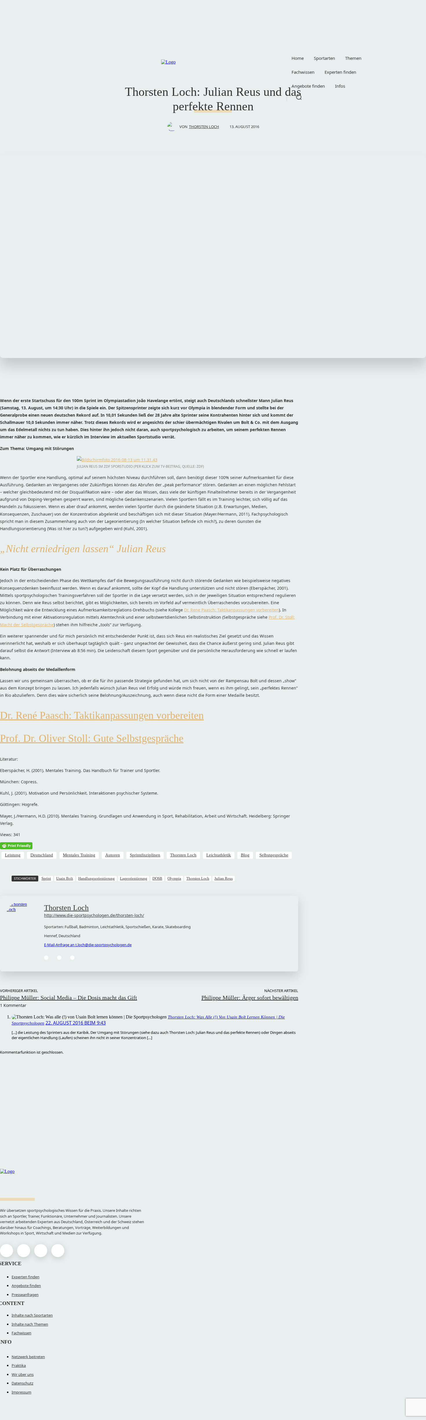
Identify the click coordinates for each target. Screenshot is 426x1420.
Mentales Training (79, 855)
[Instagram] (23, 1250)
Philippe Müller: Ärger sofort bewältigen (249, 997)
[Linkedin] (59, 957)
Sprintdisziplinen (145, 855)
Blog (245, 855)
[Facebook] (46, 957)
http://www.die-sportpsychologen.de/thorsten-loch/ (94, 915)
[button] (299, 97)
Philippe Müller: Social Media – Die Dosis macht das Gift (68, 997)
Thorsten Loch (204, 126)
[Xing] (72, 957)
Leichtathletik (218, 855)
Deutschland (41, 855)
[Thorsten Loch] (173, 126)
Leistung (13, 855)
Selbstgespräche (273, 855)
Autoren (112, 855)
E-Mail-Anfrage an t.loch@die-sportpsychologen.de (88, 944)
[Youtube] (57, 1250)
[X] (40, 1250)
